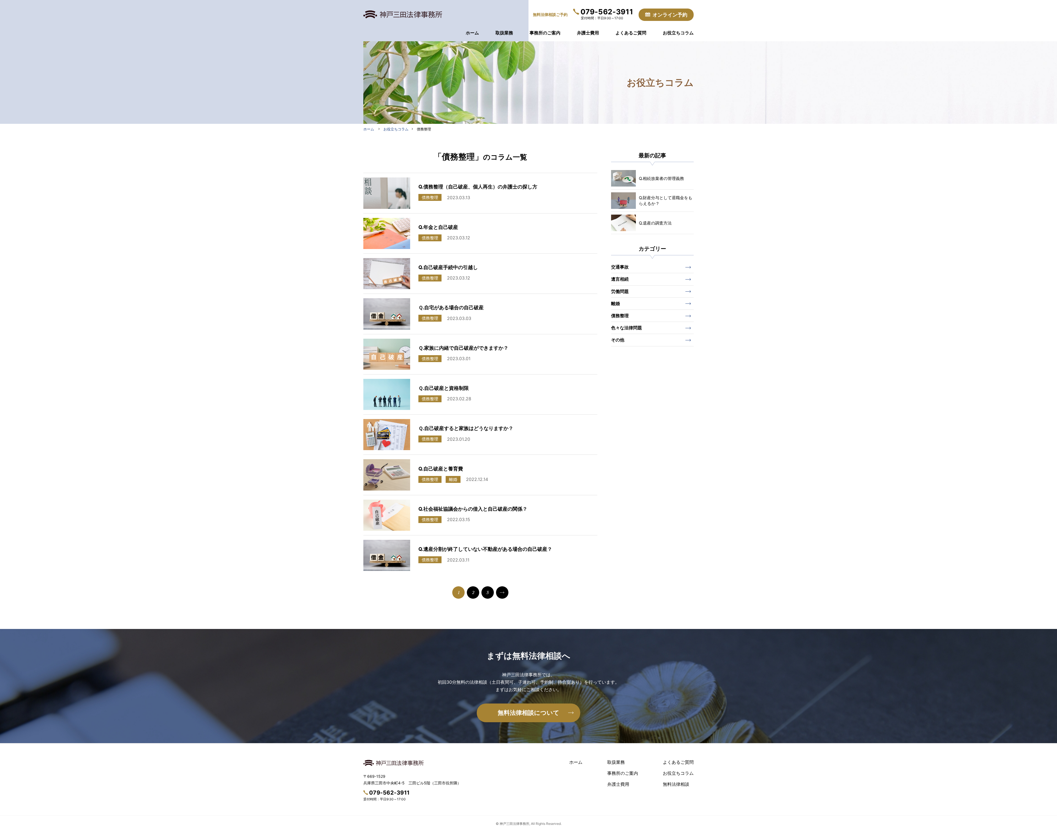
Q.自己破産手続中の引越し (448, 267)
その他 (617, 340)
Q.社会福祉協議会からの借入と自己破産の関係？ (472, 509)
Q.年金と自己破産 (438, 227)
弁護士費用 (618, 784)
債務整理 (620, 315)
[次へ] (502, 592)
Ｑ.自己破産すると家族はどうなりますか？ (465, 428)
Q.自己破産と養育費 (440, 469)
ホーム (575, 762)
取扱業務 (616, 762)
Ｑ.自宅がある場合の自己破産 (451, 307)
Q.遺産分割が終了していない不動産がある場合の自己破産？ (485, 549)
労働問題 (620, 291)
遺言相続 (620, 279)
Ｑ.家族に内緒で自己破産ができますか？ (463, 348)
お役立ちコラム (678, 773)
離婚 (615, 303)
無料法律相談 (676, 784)
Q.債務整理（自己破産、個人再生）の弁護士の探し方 (477, 187)
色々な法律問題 (626, 327)
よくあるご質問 (678, 762)
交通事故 (620, 267)
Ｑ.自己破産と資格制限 (443, 388)
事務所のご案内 (622, 773)
